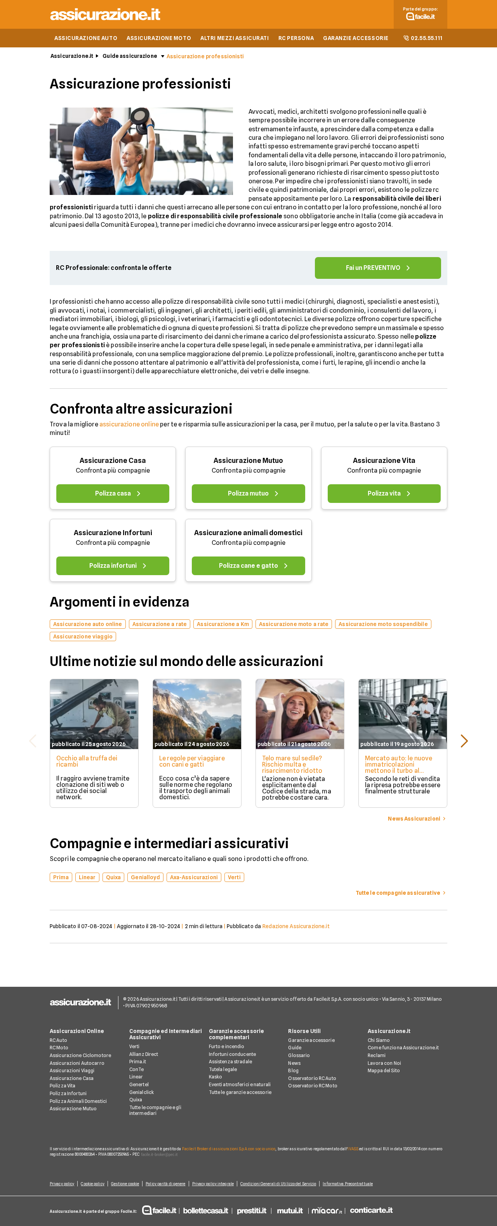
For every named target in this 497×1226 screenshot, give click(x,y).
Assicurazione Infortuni (113, 533)
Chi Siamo (379, 1040)
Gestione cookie (125, 1183)
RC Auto (58, 1040)
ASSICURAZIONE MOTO (159, 38)
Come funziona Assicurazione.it (403, 1047)
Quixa (135, 1100)
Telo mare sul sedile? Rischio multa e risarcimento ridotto (292, 764)
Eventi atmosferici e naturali (240, 1084)
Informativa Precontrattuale (348, 1183)
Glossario (299, 1055)
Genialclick (141, 1092)
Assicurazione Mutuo (248, 460)
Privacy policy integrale (213, 1183)
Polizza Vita (62, 1086)
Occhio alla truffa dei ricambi (87, 761)
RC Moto (59, 1047)
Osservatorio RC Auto (312, 1078)
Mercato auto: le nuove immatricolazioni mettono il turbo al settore (399, 768)
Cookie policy (92, 1183)
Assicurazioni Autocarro (77, 1063)
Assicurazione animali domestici (248, 533)
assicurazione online (129, 424)
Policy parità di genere (165, 1183)
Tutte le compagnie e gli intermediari (155, 1110)
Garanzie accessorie (311, 1040)
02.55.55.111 (427, 38)
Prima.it (137, 1061)
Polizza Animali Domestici (78, 1101)
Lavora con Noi (384, 1063)
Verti (134, 1046)
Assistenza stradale (230, 1061)
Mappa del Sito (384, 1070)
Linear (136, 1077)
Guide (294, 1047)
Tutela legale (223, 1069)
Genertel (139, 1084)
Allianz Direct (143, 1054)
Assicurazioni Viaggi (72, 1070)
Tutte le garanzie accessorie (240, 1092)
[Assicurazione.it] (106, 21)
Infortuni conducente (232, 1054)
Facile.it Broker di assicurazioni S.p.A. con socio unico (229, 1148)
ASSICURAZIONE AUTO (85, 38)
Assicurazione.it (71, 56)
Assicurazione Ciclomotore (80, 1055)
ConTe (136, 1069)
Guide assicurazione (130, 56)
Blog (293, 1070)
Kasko (215, 1077)
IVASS (353, 1148)
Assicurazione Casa (113, 460)
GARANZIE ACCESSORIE (356, 38)
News (294, 1063)
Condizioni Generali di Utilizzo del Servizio (278, 1183)
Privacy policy (62, 1183)
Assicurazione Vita (384, 460)
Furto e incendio (227, 1046)
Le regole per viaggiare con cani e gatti (192, 761)
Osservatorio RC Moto (312, 1086)
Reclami (377, 1055)
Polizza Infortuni (68, 1093)
